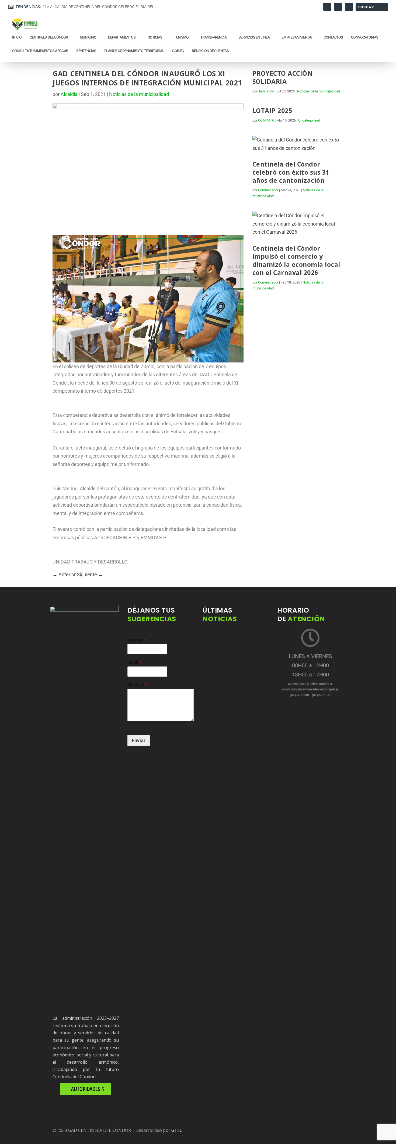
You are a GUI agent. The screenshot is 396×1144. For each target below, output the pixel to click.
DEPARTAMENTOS (122, 37)
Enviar (138, 740)
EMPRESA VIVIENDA (297, 37)
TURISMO (181, 37)
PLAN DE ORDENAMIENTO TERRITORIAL (134, 51)
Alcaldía (69, 94)
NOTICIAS (154, 37)
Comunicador (268, 190)
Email (134, 662)
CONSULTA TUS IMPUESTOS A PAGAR (40, 51)
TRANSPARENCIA (213, 37)
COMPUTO (266, 120)
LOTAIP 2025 (272, 110)
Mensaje (137, 684)
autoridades (85, 1089)
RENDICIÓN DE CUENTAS (210, 51)
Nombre (136, 640)
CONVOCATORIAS (364, 37)
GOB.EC (178, 51)
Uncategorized (309, 120)
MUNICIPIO (88, 37)
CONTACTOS (333, 37)
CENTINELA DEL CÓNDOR (49, 37)
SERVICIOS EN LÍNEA (254, 37)
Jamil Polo (266, 91)
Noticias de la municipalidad (139, 94)
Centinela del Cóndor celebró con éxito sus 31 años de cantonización (290, 172)
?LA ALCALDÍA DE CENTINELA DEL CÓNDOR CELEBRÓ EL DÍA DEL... (100, 7)
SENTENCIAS (86, 51)
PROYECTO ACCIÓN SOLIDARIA (282, 77)
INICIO (17, 37)
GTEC (176, 1130)
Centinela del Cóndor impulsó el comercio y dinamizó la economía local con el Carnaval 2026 (296, 260)
